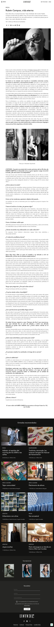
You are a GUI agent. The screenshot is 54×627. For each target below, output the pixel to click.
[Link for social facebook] (24, 621)
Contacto (22, 624)
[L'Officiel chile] (27, 2)
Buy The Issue (44, 1)
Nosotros (16, 624)
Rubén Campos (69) (34, 70)
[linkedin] (13, 25)
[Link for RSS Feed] (30, 621)
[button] (51, 570)
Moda (7, 7)
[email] (7, 25)
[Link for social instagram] (27, 621)
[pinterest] (11, 25)
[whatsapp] (17, 25)
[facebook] (9, 25)
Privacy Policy (27, 605)
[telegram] (19, 25)
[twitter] (15, 25)
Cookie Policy (37, 624)
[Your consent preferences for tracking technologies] (51, 624)
